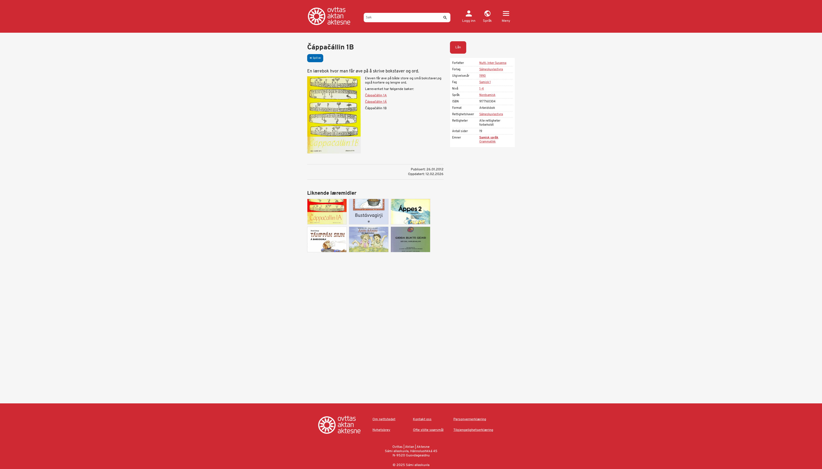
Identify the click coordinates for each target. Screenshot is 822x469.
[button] (487, 17)
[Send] (445, 17)
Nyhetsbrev (381, 430)
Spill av (315, 58)
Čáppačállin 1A (376, 95)
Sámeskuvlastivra (491, 70)
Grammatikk (487, 142)
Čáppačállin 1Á (376, 102)
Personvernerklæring (469, 419)
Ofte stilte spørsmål (428, 430)
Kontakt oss (422, 419)
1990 (482, 76)
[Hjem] (333, 16)
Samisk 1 (485, 82)
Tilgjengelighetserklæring (473, 430)
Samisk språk (488, 138)
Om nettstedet (383, 419)
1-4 (481, 89)
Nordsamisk (487, 95)
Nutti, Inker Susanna (492, 63)
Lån (458, 47)
